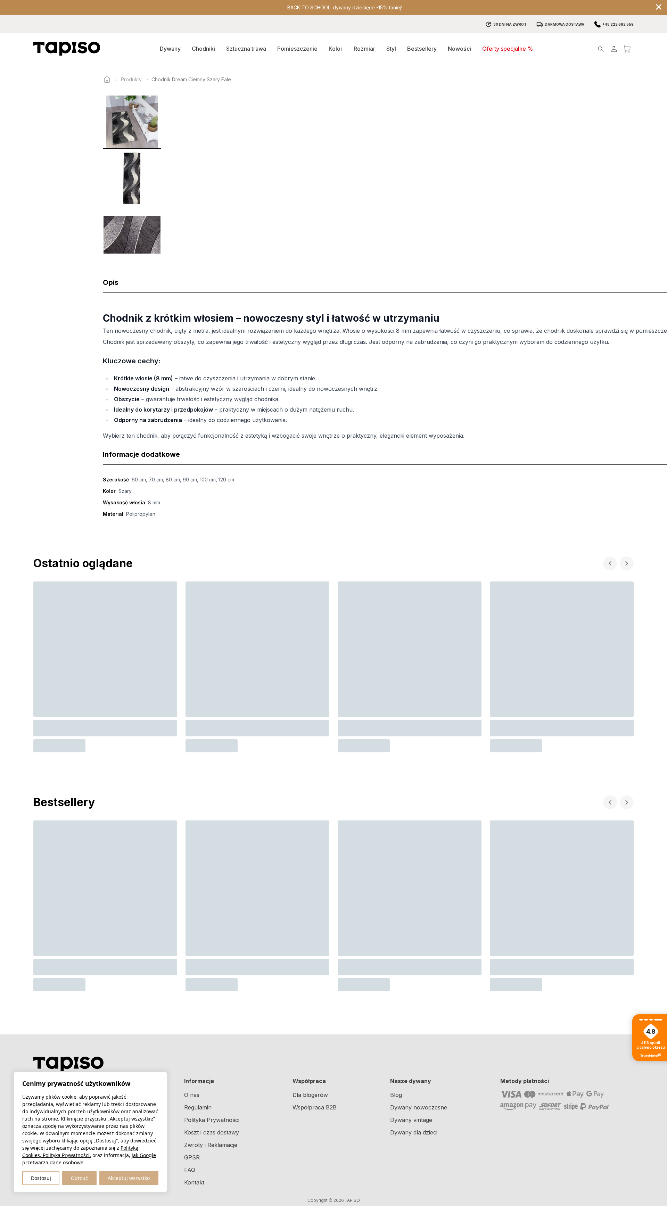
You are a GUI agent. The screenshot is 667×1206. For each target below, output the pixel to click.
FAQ (189, 1169)
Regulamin (198, 1107)
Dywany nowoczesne (418, 1107)
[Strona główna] (107, 79)
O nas (191, 1094)
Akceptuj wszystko (129, 1178)
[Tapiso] (66, 49)
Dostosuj (41, 1178)
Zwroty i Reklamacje (210, 1144)
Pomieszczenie (297, 48)
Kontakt (194, 1182)
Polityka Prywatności (211, 1119)
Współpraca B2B (315, 1107)
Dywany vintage (411, 1119)
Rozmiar (364, 48)
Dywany (170, 48)
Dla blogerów (310, 1094)
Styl (391, 48)
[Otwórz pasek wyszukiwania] (601, 48)
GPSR (192, 1157)
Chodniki (203, 48)
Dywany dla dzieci (413, 1132)
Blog (396, 1094)
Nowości (459, 48)
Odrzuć (79, 1178)
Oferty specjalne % (507, 48)
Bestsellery (422, 48)
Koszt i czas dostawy (211, 1132)
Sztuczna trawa (246, 48)
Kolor (336, 48)
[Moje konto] (613, 49)
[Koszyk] (627, 49)
